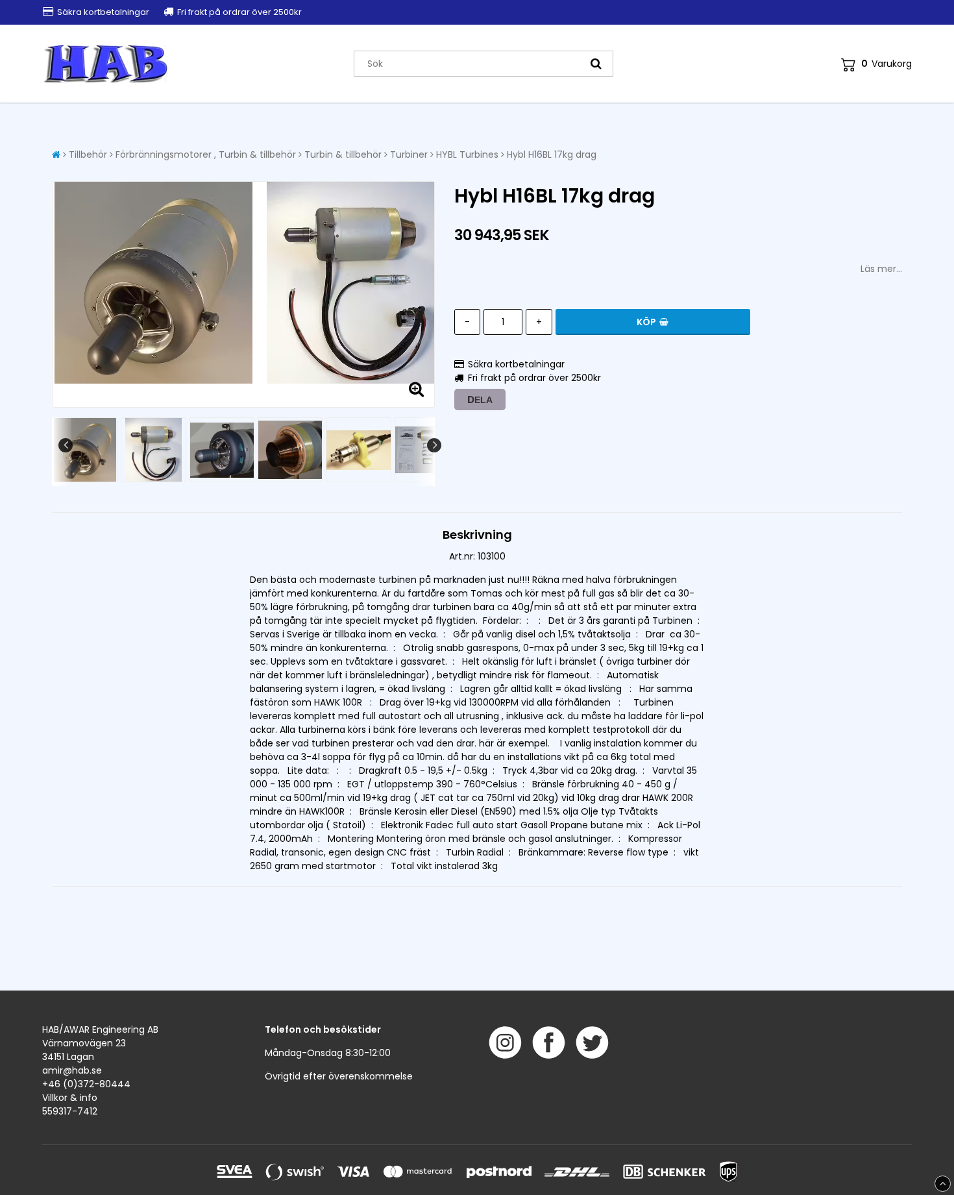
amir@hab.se (72, 1070)
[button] (876, 64)
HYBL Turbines (467, 154)
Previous (65, 445)
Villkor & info (69, 1097)
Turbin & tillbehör (343, 154)
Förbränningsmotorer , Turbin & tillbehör (206, 154)
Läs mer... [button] (881, 268)
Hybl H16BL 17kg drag (551, 154)
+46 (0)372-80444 (86, 1084)
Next (434, 445)
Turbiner (409, 154)
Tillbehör (88, 154)
